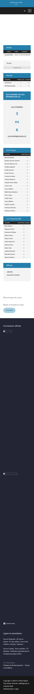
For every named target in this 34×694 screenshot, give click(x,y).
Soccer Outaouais (9, 639)
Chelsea (13, 644)
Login (17, 689)
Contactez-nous (14, 2)
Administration (8, 689)
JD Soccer (19, 639)
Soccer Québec (20, 649)
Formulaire (9, 310)
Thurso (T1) (17, 67)
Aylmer (5, 642)
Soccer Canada (8, 649)
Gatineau (20, 644)
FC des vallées (14, 642)
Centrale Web (8, 686)
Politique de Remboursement (13, 665)
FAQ (21, 2)
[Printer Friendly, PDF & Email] (12, 297)
